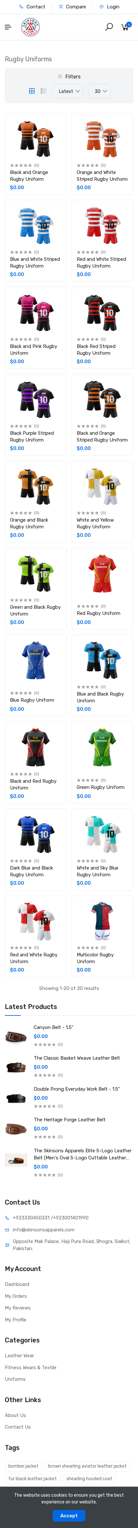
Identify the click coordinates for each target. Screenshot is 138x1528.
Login (112, 7)
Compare (75, 7)
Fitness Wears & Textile (30, 1367)
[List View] (43, 91)
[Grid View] (32, 91)
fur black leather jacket (32, 1479)
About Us (15, 1415)
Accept (69, 1516)
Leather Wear (19, 1356)
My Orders (16, 1296)
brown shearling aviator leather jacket (87, 1466)
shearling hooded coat (89, 1479)
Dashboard (17, 1284)
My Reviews (18, 1308)
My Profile (15, 1320)
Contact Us (18, 1427)
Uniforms (15, 1379)
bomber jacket (23, 1466)
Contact (35, 7)
